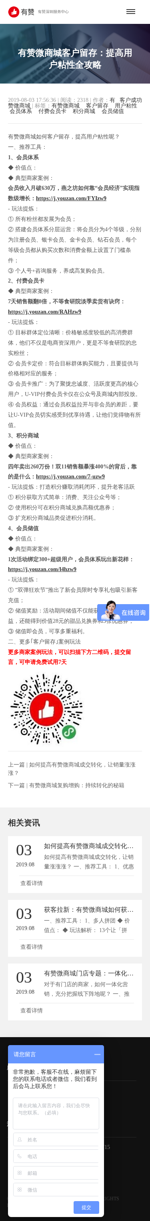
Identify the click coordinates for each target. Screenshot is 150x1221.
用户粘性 (126, 106)
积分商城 (84, 111)
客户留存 (97, 106)
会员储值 (113, 111)
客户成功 (131, 100)
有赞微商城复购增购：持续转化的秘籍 (76, 785)
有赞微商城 (66, 106)
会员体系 (21, 111)
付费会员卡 (52, 111)
